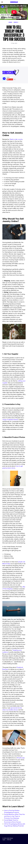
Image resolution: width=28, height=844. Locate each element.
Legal (3, 839)
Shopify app (21, 758)
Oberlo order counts (15, 139)
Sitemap (9, 839)
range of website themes (10, 419)
